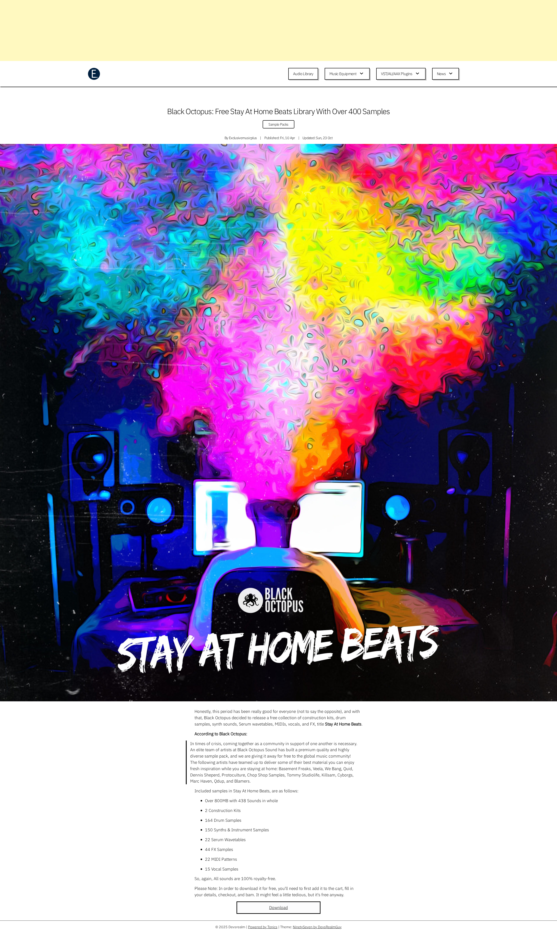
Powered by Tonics (262, 927)
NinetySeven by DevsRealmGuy (317, 927)
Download (278, 907)
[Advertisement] (130, 30)
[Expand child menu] (362, 74)
